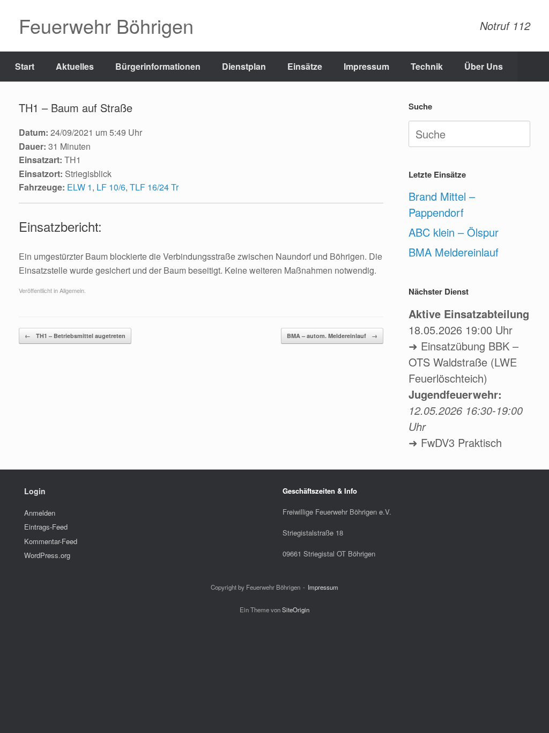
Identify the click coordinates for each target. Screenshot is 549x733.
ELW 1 (79, 187)
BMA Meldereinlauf (454, 252)
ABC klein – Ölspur (454, 232)
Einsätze (304, 66)
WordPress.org (47, 555)
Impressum (366, 66)
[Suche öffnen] (533, 67)
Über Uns (483, 66)
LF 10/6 (111, 187)
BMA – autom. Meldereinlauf (332, 336)
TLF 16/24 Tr (154, 187)
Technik (427, 66)
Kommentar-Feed (50, 541)
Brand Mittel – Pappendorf (442, 204)
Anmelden (39, 513)
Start (24, 66)
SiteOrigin (295, 609)
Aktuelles (75, 66)
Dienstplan (244, 66)
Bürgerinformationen (158, 66)
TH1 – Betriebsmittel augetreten (75, 336)
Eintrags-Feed (46, 527)
